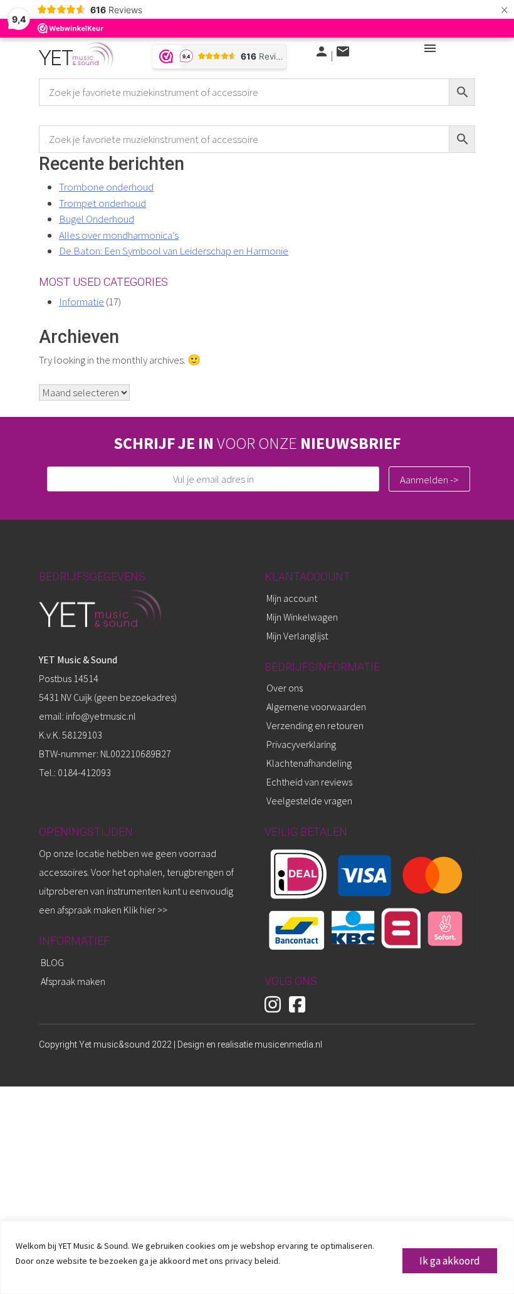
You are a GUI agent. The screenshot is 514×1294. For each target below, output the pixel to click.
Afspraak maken (73, 981)
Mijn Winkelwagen (302, 617)
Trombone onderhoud (106, 187)
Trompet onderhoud (102, 203)
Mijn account (291, 598)
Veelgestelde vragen (309, 800)
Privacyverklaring (301, 744)
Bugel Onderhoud (96, 219)
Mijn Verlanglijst (297, 635)
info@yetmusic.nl (100, 716)
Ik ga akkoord (449, 1261)
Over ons (284, 687)
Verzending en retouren (315, 725)
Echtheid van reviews (309, 782)
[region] (257, 1257)
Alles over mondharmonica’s (119, 235)
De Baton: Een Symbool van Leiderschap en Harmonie (173, 251)
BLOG (52, 962)
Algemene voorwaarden (316, 706)
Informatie (81, 301)
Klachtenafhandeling (309, 763)
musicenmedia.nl (288, 1044)
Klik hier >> (145, 909)
